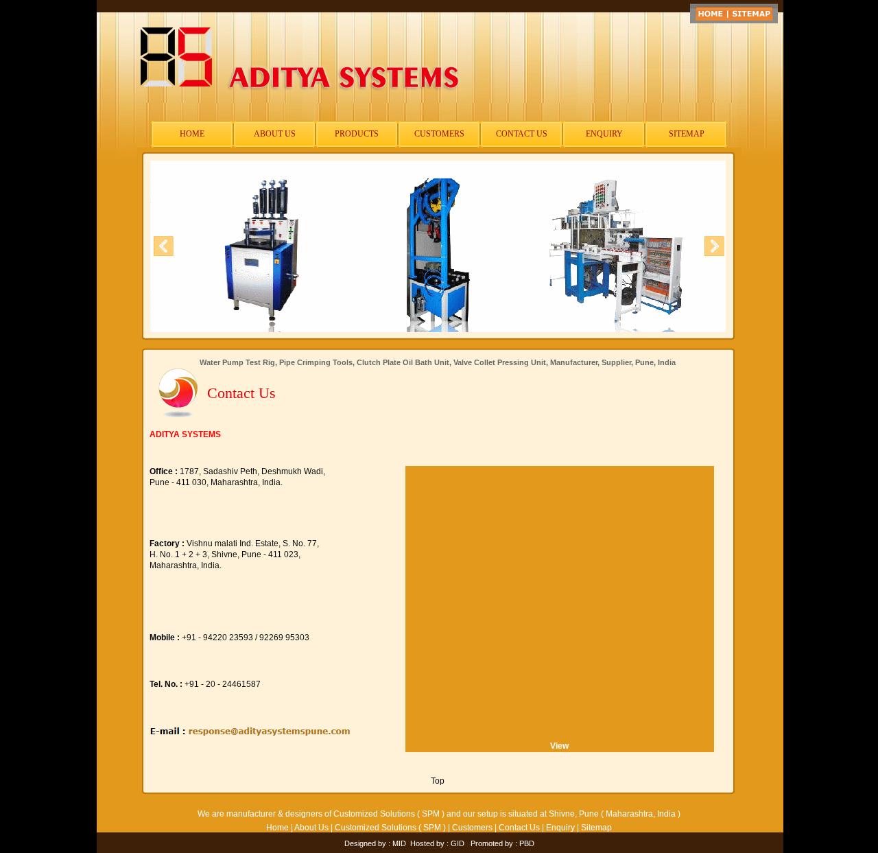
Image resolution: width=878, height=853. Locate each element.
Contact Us (519, 827)
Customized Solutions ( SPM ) (390, 827)
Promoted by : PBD (502, 843)
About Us (311, 827)
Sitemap (596, 827)
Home (277, 827)
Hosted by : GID (437, 843)
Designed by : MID (375, 843)
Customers (472, 827)
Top (437, 781)
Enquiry (560, 827)
